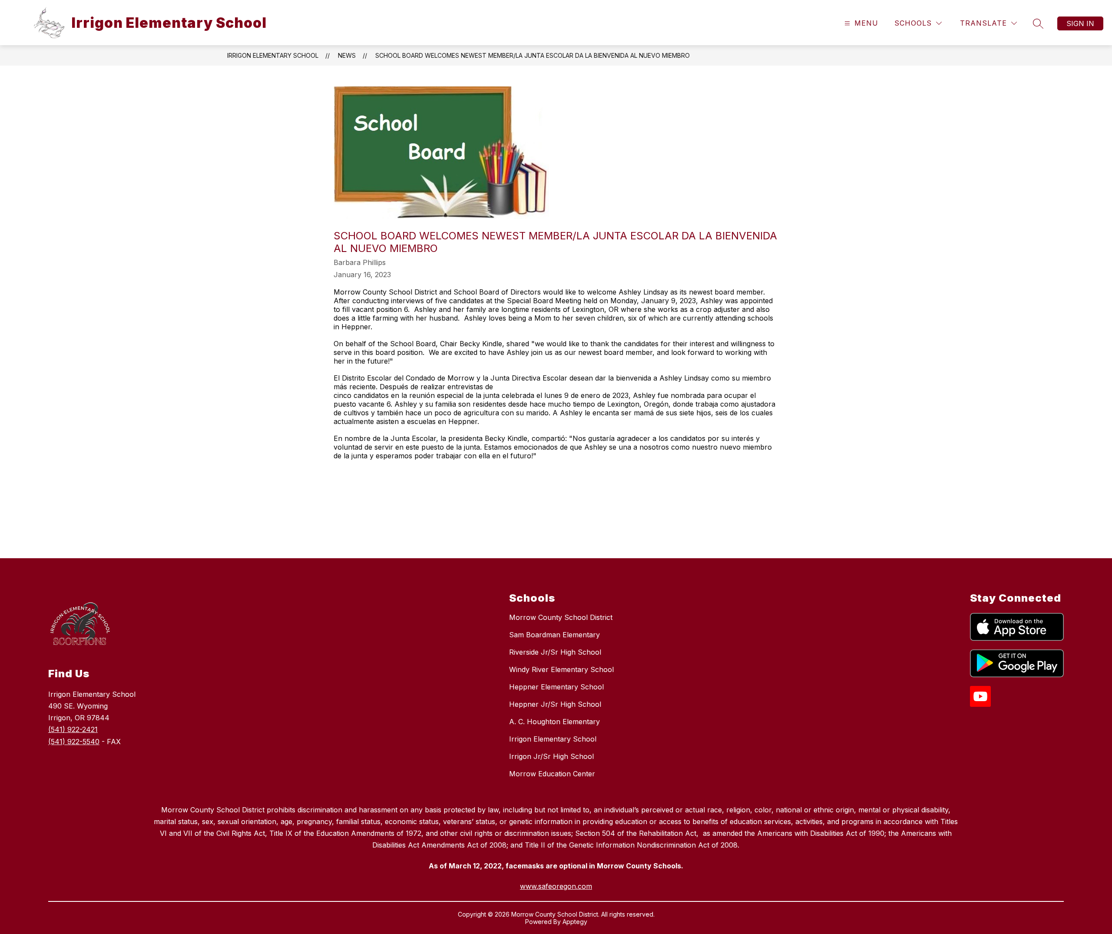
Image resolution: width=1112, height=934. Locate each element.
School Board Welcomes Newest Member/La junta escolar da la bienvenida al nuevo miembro (532, 55)
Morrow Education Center (552, 773)
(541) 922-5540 (73, 741)
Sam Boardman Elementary (554, 634)
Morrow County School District (560, 617)
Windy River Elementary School (561, 669)
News (347, 55)
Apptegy (575, 921)
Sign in (1080, 23)
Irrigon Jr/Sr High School (551, 756)
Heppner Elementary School (556, 686)
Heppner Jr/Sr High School (555, 704)
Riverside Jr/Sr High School (555, 652)
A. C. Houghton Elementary (554, 721)
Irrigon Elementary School (272, 55)
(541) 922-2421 (73, 729)
